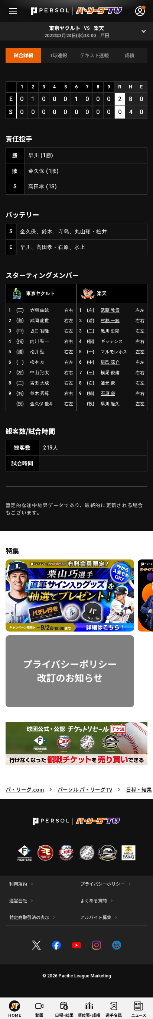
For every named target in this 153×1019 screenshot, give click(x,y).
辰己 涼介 (110, 362)
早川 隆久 (110, 403)
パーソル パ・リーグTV (85, 789)
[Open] (144, 31)
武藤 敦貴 (110, 310)
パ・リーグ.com (25, 789)
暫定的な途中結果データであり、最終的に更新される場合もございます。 (74, 509)
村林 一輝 (110, 320)
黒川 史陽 (110, 331)
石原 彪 (108, 393)
